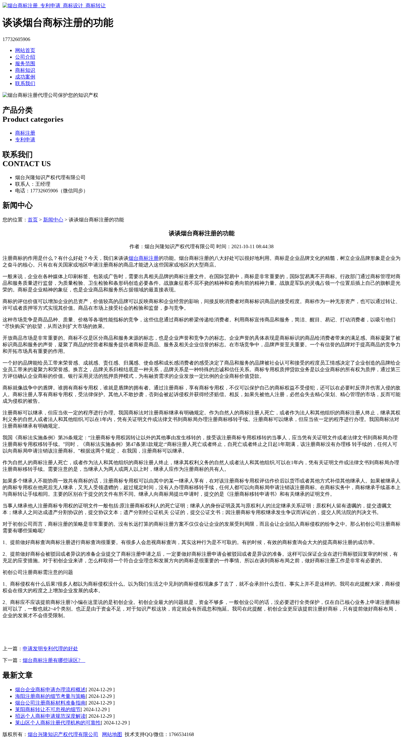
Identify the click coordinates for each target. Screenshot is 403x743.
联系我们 (25, 83)
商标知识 (25, 70)
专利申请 (25, 139)
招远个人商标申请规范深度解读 (50, 716)
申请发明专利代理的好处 (50, 648)
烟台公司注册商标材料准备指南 (50, 702)
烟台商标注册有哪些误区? (54, 660)
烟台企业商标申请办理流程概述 (50, 689)
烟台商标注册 (143, 258)
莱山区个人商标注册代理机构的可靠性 (58, 722)
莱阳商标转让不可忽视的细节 (48, 709)
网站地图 (112, 734)
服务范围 (25, 63)
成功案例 (25, 76)
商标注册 (25, 133)
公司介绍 (25, 57)
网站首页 (25, 50)
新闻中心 (53, 219)
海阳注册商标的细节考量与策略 (50, 696)
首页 (33, 219)
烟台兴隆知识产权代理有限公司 (63, 734)
